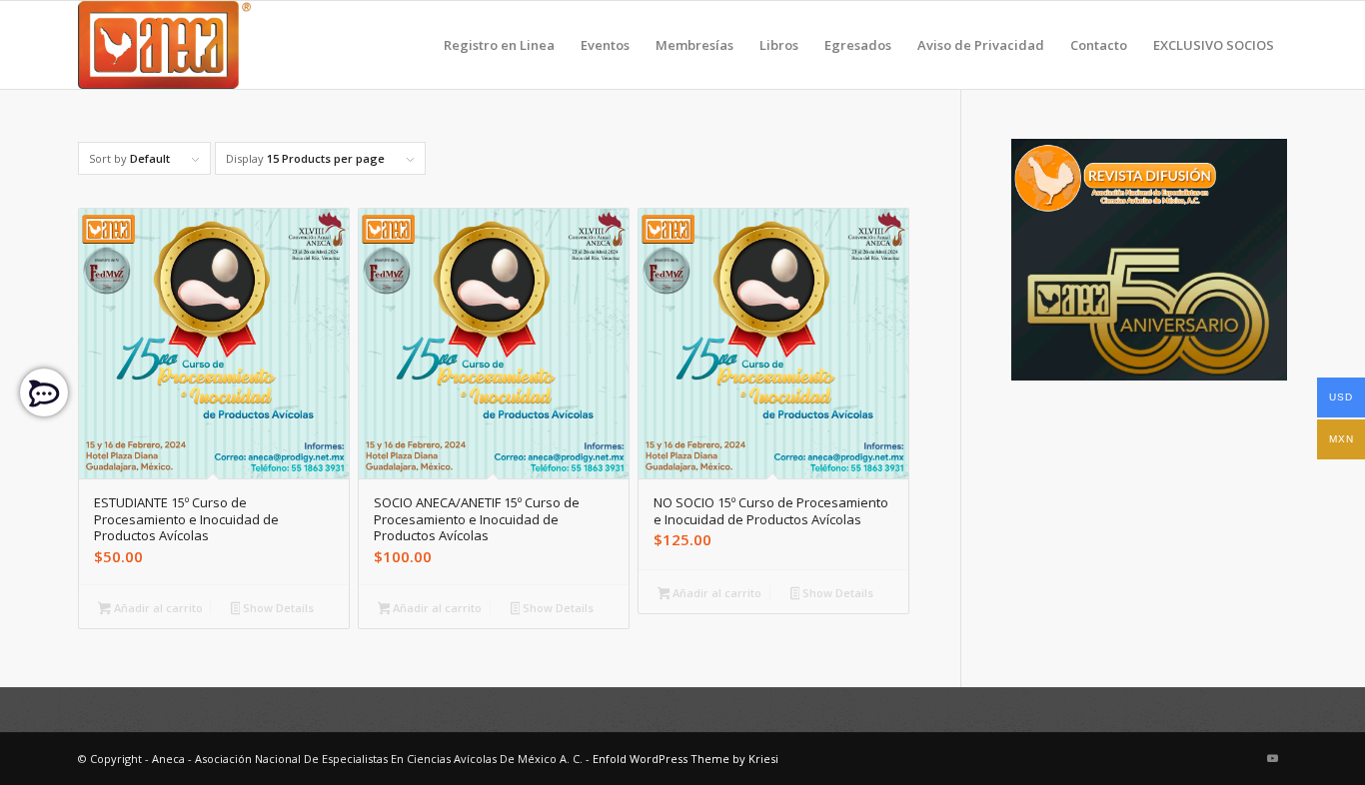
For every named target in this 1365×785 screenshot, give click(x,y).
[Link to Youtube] (1272, 758)
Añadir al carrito (157, 607)
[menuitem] (499, 45)
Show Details (277, 607)
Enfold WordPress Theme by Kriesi (685, 758)
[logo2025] (164, 45)
